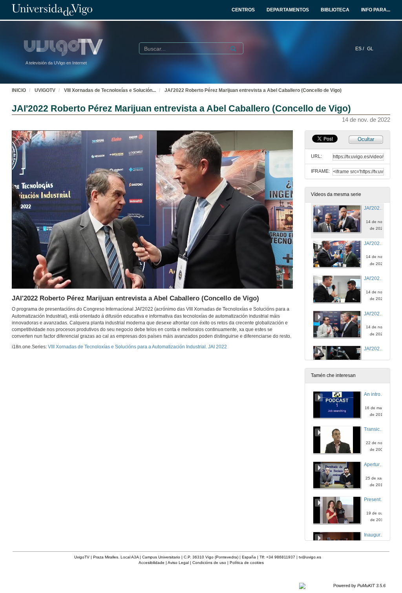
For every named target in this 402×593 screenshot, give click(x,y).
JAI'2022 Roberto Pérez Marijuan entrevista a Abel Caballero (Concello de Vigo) (253, 90)
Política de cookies (247, 562)
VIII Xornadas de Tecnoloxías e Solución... (110, 90)
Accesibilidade (151, 562)
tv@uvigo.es (310, 557)
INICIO (19, 90)
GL (370, 48)
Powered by (359, 585)
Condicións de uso (209, 562)
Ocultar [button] (366, 139)
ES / (360, 48)
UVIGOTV (45, 90)
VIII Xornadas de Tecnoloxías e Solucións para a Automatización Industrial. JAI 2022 (137, 347)
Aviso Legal (178, 562)
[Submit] (233, 48)
